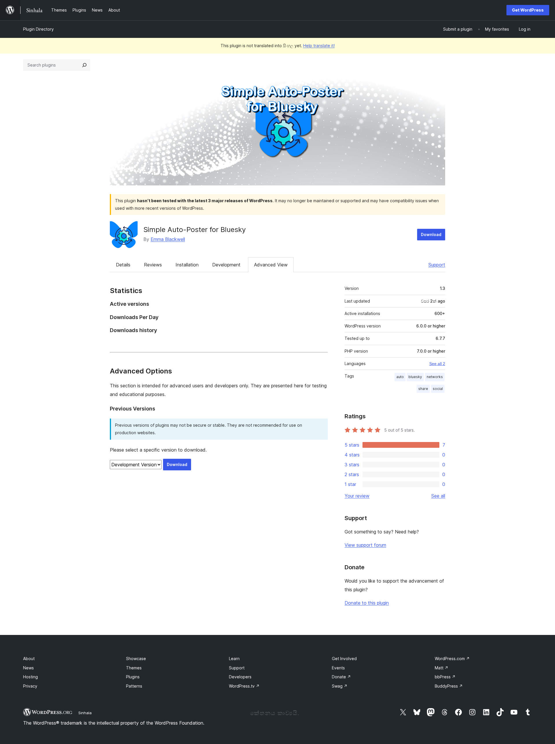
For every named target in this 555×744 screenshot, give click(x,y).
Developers (240, 676)
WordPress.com (452, 658)
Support (436, 265)
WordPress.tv (244, 686)
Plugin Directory (38, 29)
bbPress (445, 676)
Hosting (30, 676)
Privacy (30, 686)
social (438, 388)
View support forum (365, 545)
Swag (339, 686)
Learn (234, 658)
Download (431, 234)
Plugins (133, 676)
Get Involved (344, 658)
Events (338, 667)
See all (438, 496)
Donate (341, 676)
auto (400, 377)
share (423, 388)
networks (435, 377)
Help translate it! (319, 45)
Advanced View (271, 265)
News (28, 667)
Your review (357, 496)
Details (123, 265)
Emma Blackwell (168, 239)
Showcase (136, 658)
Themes (134, 667)
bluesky (415, 377)
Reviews (153, 265)
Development (226, 265)
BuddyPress (449, 686)
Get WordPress (528, 10)
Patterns (134, 686)
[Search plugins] (84, 65)
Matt (441, 667)
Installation (187, 265)
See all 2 (437, 363)
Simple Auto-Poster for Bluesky (194, 229)
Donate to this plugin (367, 603)
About (29, 658)
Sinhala (85, 712)
